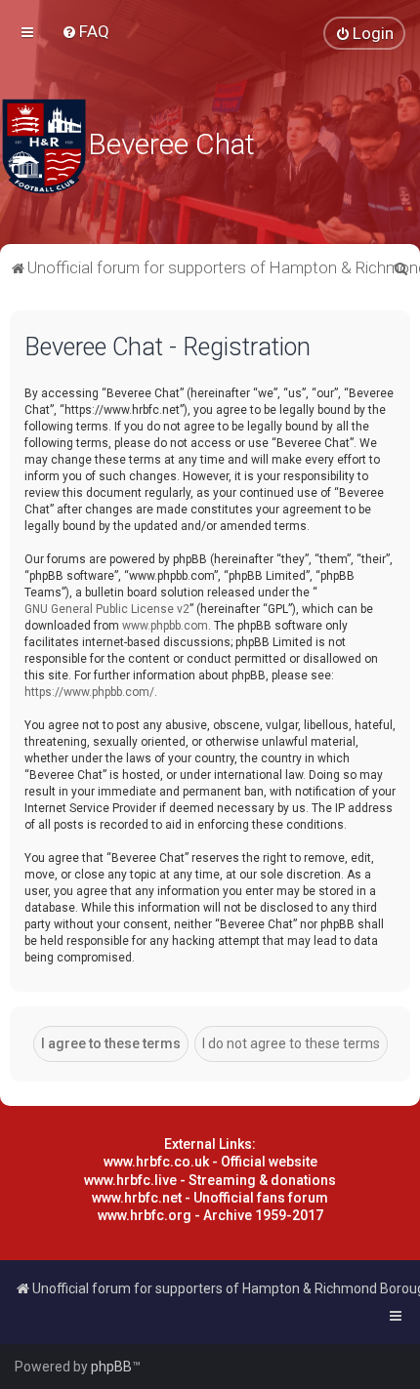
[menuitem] (85, 31)
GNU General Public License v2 (106, 609)
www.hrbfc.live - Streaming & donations (210, 1180)
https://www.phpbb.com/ (89, 692)
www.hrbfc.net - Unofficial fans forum (210, 1197)
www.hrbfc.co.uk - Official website (210, 1161)
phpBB (111, 1366)
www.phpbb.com (165, 626)
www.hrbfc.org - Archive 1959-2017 (210, 1215)
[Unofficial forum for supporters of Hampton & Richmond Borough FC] (44, 146)
